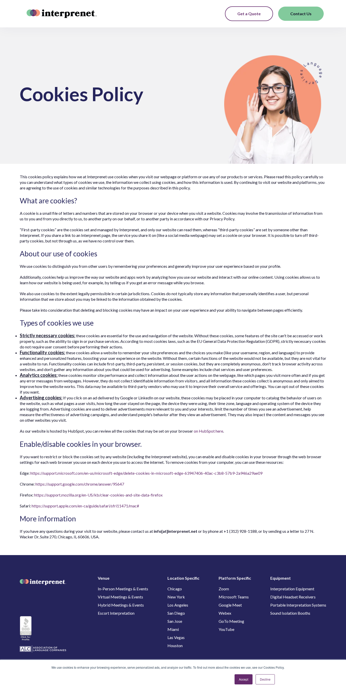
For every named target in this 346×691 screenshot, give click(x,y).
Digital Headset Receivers (293, 596)
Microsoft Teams (234, 596)
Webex (225, 613)
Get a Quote (249, 13)
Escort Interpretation (116, 613)
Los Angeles (177, 605)
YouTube (226, 629)
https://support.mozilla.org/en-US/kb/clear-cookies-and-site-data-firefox (98, 494)
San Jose (174, 621)
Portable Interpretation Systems (298, 605)
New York (176, 596)
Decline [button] (265, 679)
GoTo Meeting (231, 621)
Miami (173, 629)
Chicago (174, 588)
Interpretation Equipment (292, 588)
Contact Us (301, 13)
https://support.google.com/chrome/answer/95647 (79, 484)
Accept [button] (243, 679)
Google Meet (230, 605)
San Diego (176, 613)
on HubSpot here (208, 431)
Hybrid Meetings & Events (121, 605)
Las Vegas (176, 637)
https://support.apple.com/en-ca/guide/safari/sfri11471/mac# (85, 505)
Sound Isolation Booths (290, 613)
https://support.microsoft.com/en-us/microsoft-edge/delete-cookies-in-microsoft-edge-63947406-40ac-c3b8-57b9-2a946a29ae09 (146, 473)
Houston (175, 645)
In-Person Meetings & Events (123, 588)
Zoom (224, 588)
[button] (217, 14)
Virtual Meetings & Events (120, 596)
